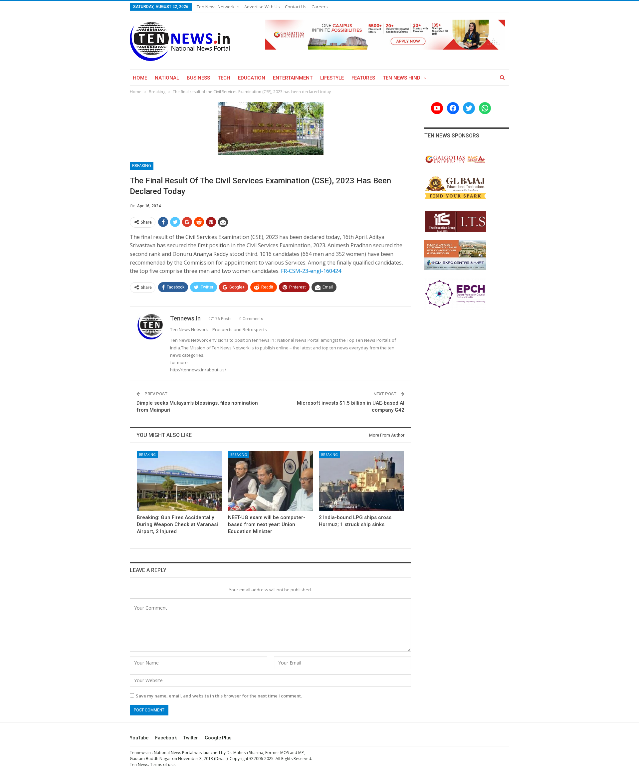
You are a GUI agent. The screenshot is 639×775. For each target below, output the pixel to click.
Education (251, 78)
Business (198, 78)
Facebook (166, 737)
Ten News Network (216, 7)
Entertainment (293, 78)
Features (363, 78)
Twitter (190, 737)
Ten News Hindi (402, 78)
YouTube (139, 737)
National (167, 78)
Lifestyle (332, 78)
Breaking (141, 165)
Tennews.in (140, 752)
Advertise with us (262, 7)
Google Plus (218, 737)
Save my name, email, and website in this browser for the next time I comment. (219, 696)
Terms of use (162, 764)
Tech (224, 78)
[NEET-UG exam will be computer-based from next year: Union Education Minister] (270, 481)
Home (140, 78)
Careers (320, 7)
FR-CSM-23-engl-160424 (311, 271)
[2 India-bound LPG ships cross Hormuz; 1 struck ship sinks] (361, 481)
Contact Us (296, 7)
